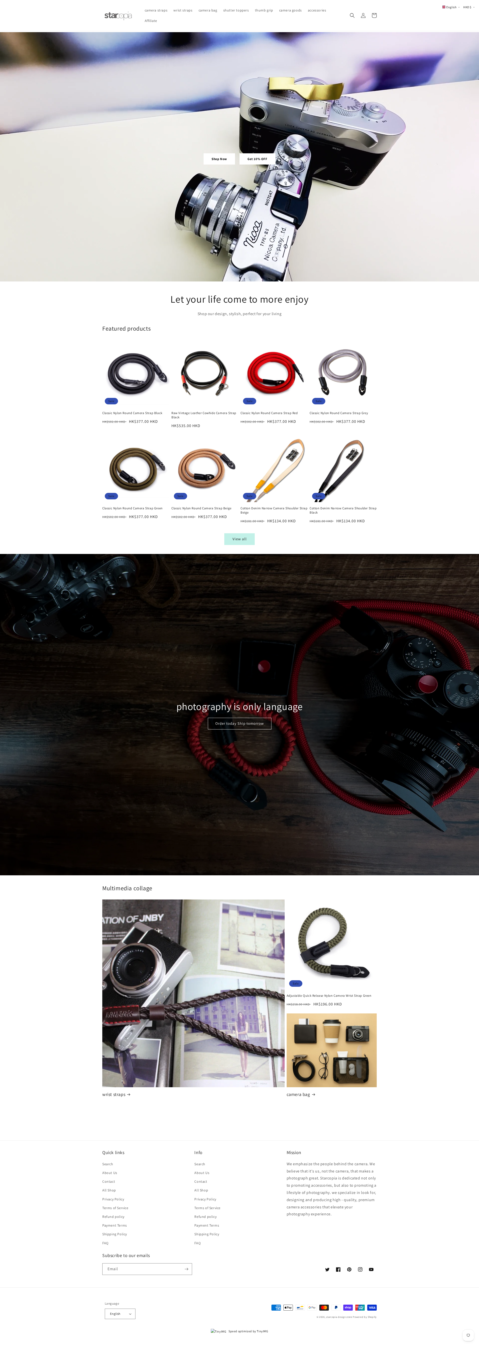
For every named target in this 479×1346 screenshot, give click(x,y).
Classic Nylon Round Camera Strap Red (269, 413)
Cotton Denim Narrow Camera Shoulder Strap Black (343, 510)
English (115, 1314)
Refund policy (113, 1216)
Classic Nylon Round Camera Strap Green (132, 508)
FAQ (105, 1243)
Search (107, 1164)
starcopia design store (339, 1317)
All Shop (109, 1190)
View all (240, 539)
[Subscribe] (186, 1269)
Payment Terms (114, 1225)
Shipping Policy (114, 1234)
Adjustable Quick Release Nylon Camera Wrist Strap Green (329, 996)
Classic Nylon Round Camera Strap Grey (339, 413)
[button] (352, 15)
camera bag (298, 1094)
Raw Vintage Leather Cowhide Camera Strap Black (203, 415)
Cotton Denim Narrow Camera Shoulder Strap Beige (274, 510)
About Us (109, 1172)
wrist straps (113, 1094)
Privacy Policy (113, 1199)
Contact (108, 1181)
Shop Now (219, 159)
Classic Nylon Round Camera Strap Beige (201, 508)
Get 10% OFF (257, 159)
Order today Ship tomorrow (239, 723)
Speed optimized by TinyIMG (248, 1331)
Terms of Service (115, 1208)
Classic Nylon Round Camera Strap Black (132, 413)
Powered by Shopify (365, 1317)
